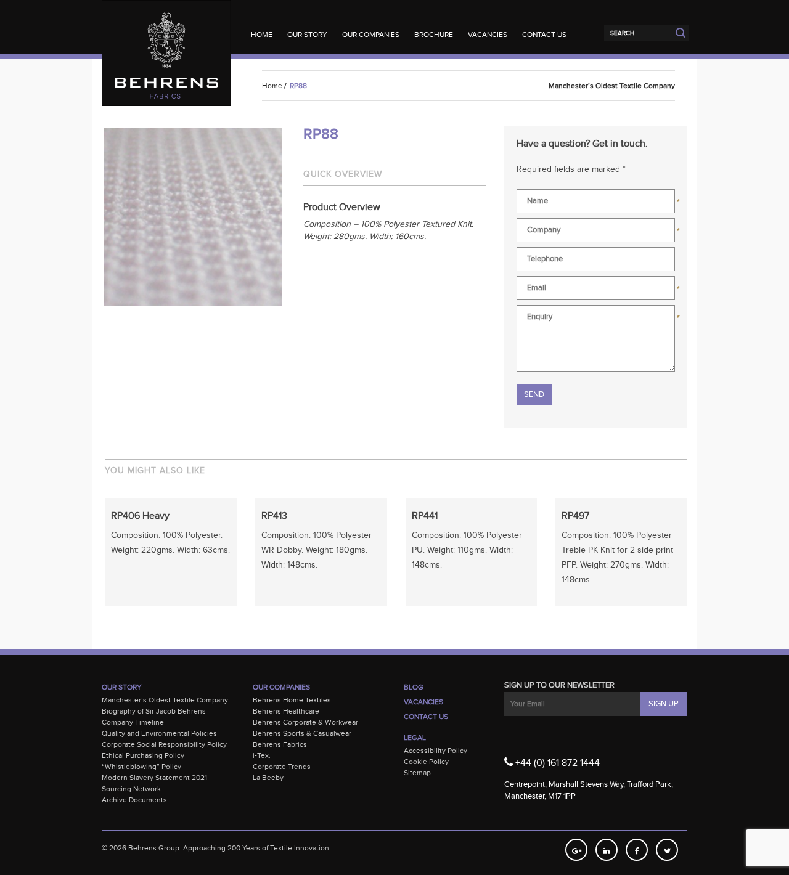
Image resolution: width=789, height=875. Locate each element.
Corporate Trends (282, 766)
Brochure (433, 34)
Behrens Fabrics (280, 744)
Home (261, 34)
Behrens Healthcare (286, 711)
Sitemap (417, 772)
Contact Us (544, 34)
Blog (413, 687)
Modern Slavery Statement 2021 (154, 777)
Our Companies (370, 34)
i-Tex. (262, 755)
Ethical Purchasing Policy (143, 755)
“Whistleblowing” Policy (141, 766)
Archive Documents (134, 800)
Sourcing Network (131, 788)
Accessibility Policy (435, 750)
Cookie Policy (426, 761)
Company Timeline (133, 722)
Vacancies (487, 34)
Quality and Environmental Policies (159, 733)
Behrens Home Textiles (292, 700)
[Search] (636, 33)
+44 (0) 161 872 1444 (556, 763)
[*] (596, 203)
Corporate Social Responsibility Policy (164, 744)
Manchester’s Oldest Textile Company (165, 700)
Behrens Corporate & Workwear (305, 722)
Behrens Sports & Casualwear (302, 733)
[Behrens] (166, 24)
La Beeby (268, 777)
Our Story (307, 34)
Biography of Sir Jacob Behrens (154, 711)
